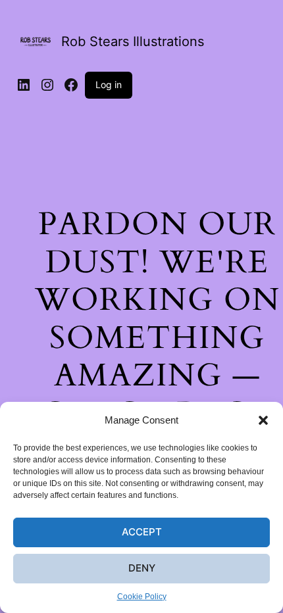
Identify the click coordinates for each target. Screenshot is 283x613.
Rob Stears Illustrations (132, 41)
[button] (263, 420)
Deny (141, 568)
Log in (108, 84)
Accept (142, 532)
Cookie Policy (142, 596)
